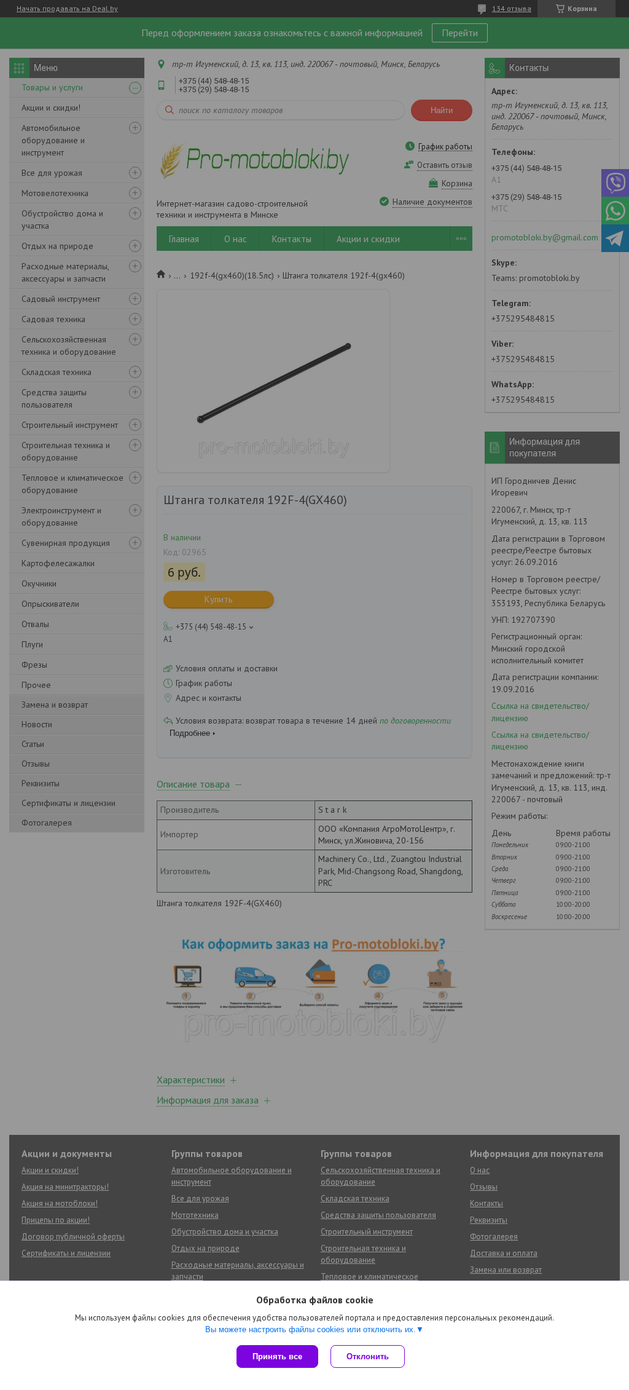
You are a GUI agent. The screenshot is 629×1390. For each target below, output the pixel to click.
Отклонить (367, 1356)
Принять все (277, 1356)
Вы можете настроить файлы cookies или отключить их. (310, 1329)
